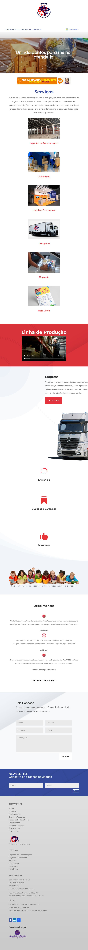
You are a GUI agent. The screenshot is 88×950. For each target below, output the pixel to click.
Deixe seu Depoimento (44, 680)
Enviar (65, 756)
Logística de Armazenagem (44, 143)
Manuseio (44, 277)
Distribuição (44, 176)
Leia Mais (53, 400)
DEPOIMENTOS (12, 29)
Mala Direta (44, 311)
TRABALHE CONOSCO (31, 29)
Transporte (44, 243)
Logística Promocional (44, 210)
